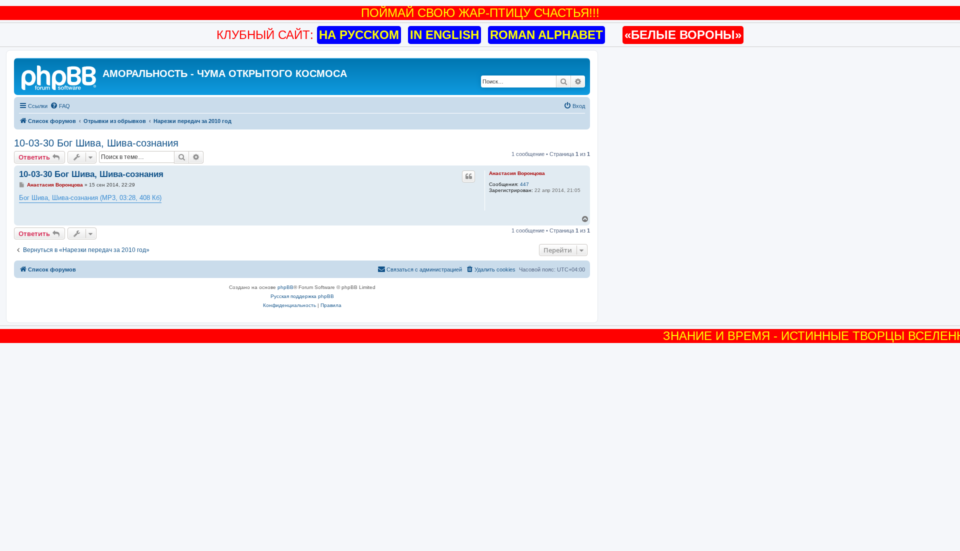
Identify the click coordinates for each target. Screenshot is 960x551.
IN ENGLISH (444, 35)
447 (524, 184)
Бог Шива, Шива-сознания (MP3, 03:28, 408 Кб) (90, 198)
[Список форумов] (59, 76)
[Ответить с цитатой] (468, 176)
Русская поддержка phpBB (302, 296)
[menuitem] (60, 106)
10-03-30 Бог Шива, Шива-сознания (96, 143)
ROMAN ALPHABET (546, 35)
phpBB (286, 287)
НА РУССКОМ (359, 35)
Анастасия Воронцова (517, 173)
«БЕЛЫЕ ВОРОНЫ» (683, 35)
